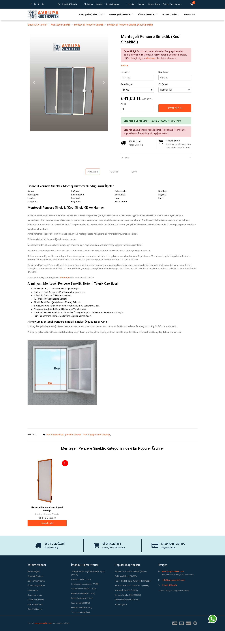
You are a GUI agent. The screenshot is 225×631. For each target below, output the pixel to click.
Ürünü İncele (47, 523)
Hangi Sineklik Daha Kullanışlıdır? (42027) (133, 581)
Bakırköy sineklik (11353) (82, 598)
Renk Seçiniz (127, 84)
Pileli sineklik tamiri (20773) (127, 600)
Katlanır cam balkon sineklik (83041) (131, 571)
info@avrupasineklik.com (174, 580)
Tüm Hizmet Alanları (80, 612)
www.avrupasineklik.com (173, 571)
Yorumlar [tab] (114, 171)
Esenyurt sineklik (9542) (81, 607)
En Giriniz (125, 72)
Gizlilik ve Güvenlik (36, 600)
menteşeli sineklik (55, 434)
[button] (34, 82)
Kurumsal (189, 14)
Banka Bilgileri (34, 571)
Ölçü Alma (88, 4)
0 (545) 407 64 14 (169, 585)
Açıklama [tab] (93, 171)
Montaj (99, 4)
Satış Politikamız (35, 609)
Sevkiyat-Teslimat (35, 576)
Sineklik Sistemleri (37, 24)
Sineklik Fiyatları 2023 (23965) (128, 595)
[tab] (156, 156)
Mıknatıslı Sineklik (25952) (126, 590)
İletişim (131, 4)
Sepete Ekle (173, 108)
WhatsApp (151, 58)
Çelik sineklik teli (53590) (126, 576)
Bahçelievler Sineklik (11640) (83, 589)
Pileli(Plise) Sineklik (90, 14)
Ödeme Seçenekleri (36, 585)
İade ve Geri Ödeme (36, 581)
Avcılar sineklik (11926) (81, 579)
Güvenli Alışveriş (35, 595)
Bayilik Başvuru (112, 4)
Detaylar (125, 157)
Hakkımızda (33, 590)
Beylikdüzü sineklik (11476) (83, 593)
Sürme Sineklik (146, 14)
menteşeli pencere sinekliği (96, 434)
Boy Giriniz (163, 72)
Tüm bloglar (120, 604)
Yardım (141, 4)
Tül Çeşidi (163, 84)
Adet (123, 104)
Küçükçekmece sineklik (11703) (85, 584)
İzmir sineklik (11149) (80, 603)
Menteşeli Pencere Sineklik (88, 24)
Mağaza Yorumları (181, 590)
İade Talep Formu (35, 604)
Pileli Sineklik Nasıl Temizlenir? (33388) (132, 585)
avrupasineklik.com (43, 623)
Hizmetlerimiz (170, 14)
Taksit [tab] (133, 171)
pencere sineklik (73, 434)
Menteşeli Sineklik (119, 14)
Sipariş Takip (154, 4)
